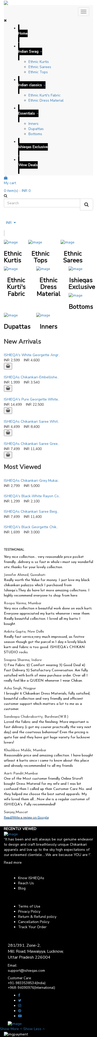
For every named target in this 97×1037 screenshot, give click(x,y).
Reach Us (26, 883)
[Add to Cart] (8, 366)
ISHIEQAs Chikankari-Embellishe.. (31, 377)
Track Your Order (32, 927)
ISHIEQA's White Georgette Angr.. (32, 355)
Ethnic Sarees (39, 66)
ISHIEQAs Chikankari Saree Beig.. (31, 511)
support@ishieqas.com (26, 970)
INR (10, 222)
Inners (33, 123)
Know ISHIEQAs (31, 878)
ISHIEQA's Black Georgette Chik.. (31, 527)
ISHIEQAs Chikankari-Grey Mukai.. (31, 480)
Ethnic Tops (38, 72)
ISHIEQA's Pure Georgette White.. (31, 399)
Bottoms (35, 134)
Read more (13, 862)
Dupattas (36, 128)
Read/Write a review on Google (26, 817)
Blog (22, 888)
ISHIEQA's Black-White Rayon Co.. (32, 496)
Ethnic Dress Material (46, 100)
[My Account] (6, 217)
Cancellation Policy (33, 921)
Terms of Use (29, 906)
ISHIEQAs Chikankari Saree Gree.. (31, 443)
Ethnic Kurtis (38, 61)
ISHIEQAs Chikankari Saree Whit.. (31, 421)
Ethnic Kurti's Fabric (44, 95)
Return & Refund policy (37, 916)
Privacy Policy (29, 911)
